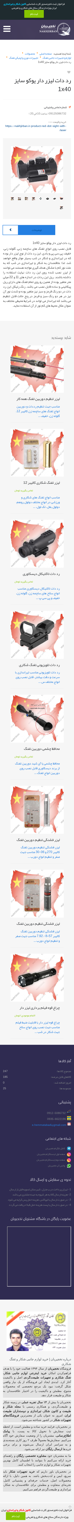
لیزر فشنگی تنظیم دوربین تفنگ (38, 840)
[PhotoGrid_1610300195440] (61, 208)
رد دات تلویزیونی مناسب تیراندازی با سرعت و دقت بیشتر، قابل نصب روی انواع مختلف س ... (37, 677)
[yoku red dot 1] (61, 199)
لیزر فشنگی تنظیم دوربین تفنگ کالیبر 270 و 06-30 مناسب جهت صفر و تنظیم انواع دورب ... (40, 852)
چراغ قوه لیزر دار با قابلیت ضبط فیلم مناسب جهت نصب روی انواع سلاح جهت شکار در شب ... (38, 1027)
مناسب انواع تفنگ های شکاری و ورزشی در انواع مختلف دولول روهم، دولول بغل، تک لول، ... (38, 502)
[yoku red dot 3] (47, 199)
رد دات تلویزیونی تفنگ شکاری (39, 665)
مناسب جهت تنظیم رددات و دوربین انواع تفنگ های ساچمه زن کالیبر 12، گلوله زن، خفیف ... (38, 411)
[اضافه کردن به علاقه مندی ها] (68, 72)
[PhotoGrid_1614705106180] (26, 199)
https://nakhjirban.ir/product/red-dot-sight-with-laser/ (35, 128)
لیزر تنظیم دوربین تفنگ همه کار (38, 399)
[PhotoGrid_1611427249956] (12, 199)
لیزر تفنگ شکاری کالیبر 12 (41, 483)
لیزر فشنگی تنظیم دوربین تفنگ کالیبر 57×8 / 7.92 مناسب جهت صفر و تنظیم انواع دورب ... (37, 936)
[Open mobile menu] (7, 29)
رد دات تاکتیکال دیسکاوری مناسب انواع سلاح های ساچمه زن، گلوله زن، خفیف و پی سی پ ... (38, 593)
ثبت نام (16, 1516)
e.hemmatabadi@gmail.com (49, 1125)
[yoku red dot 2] (54, 199)
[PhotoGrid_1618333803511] (33, 199)
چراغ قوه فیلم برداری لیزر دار (40, 1008)
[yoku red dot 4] (40, 199)
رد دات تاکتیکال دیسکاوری (41, 574)
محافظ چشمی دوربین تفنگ (42, 749)
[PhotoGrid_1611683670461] (19, 199)
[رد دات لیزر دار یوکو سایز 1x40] (37, 169)
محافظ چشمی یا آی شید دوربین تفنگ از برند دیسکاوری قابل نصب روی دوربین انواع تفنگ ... (37, 768)
